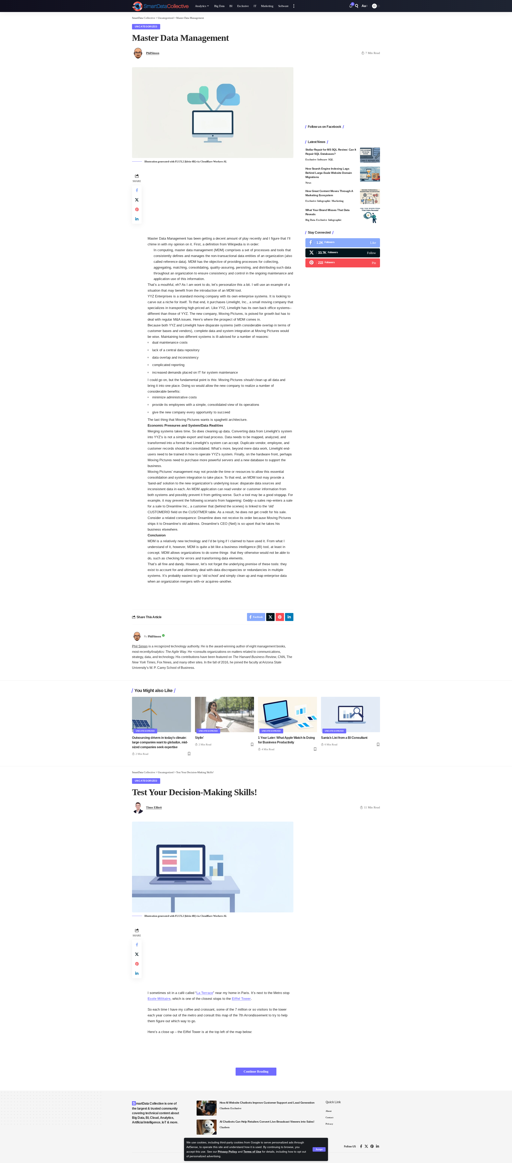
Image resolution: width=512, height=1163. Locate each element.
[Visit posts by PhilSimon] (137, 636)
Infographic (324, 200)
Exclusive (310, 159)
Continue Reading (256, 1071)
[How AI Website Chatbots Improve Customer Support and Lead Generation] (207, 1108)
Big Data (310, 219)
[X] (342, 252)
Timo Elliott (154, 807)
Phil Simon (140, 646)
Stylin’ (199, 737)
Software (322, 159)
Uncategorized (146, 26)
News (308, 182)
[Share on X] (137, 200)
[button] (319, 1149)
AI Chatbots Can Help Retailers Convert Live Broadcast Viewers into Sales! (267, 1121)
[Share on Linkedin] (137, 219)
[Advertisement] (220, 201)
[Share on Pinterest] (137, 209)
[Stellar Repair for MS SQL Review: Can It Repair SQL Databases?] (370, 155)
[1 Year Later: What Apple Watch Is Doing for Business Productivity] (287, 714)
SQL (330, 159)
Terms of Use (252, 1151)
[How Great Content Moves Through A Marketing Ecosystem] (370, 196)
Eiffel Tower (241, 999)
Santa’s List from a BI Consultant (344, 737)
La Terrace (204, 993)
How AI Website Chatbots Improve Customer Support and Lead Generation (267, 1102)
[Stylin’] (224, 714)
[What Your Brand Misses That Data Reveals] (370, 215)
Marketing (338, 200)
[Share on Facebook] (137, 190)
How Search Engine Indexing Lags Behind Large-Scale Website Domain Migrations (328, 173)
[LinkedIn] (377, 1146)
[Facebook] (342, 242)
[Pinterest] (342, 262)
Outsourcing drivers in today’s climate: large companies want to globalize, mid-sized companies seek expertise (160, 742)
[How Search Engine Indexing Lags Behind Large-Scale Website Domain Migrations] (370, 174)
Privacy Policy (227, 1151)
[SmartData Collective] (160, 6)
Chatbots (225, 1108)
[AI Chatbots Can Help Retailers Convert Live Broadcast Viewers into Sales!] (207, 1127)
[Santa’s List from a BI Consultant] (350, 714)
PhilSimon (152, 53)
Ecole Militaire (159, 999)
